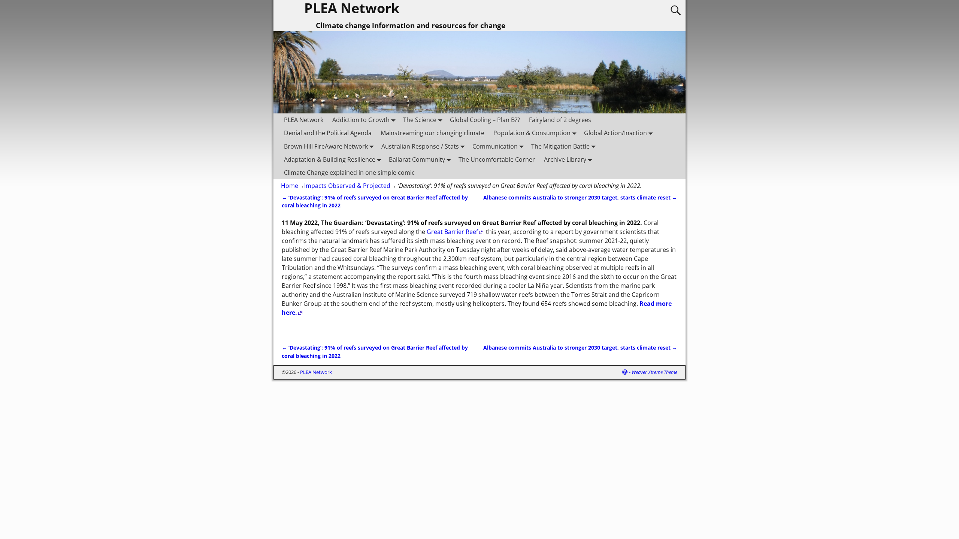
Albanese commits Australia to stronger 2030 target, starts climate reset (580, 197)
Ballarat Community (417, 159)
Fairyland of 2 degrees (560, 120)
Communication (495, 146)
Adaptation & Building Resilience (329, 159)
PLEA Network (303, 120)
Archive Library (565, 159)
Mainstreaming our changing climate (432, 133)
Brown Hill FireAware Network (326, 146)
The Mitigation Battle (560, 146)
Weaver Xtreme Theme (654, 372)
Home (289, 186)
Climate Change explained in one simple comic (349, 172)
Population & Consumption (532, 133)
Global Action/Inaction (615, 133)
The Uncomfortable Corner (497, 159)
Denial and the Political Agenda (328, 133)
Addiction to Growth (361, 120)
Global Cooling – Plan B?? (485, 120)
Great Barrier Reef (452, 232)
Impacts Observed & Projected (347, 186)
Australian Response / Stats (420, 146)
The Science (419, 120)
